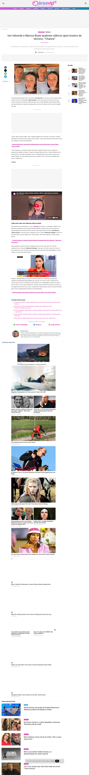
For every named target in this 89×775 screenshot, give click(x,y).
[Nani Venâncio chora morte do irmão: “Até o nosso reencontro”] (11, 739)
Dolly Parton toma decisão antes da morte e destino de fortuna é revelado (83, 93)
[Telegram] (5, 76)
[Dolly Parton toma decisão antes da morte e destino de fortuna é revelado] (74, 94)
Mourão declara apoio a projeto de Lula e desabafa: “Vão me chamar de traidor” (82, 85)
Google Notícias (55, 324)
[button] (78, 3)
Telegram (38, 324)
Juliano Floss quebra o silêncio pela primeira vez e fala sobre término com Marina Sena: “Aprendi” (37, 303)
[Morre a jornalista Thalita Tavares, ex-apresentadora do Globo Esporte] (11, 754)
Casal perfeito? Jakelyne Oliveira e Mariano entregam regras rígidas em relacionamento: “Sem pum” (37, 315)
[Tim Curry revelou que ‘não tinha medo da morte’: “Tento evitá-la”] (11, 769)
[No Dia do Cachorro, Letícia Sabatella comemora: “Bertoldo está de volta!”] (11, 724)
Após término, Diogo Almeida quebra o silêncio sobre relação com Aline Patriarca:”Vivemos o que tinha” (33, 307)
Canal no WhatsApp (21, 324)
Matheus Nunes (41, 52)
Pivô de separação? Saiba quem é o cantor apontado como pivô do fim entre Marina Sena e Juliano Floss (38, 311)
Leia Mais (52, 761)
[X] (5, 70)
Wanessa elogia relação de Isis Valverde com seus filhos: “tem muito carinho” (34, 292)
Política (26, 705)
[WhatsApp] (5, 73)
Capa (2, 29)
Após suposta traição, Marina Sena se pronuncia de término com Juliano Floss (34, 318)
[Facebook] (5, 67)
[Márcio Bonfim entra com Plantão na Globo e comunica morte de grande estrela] (74, 102)
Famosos (6, 29)
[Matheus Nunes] (36, 52)
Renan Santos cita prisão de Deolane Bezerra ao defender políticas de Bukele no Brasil (41, 709)
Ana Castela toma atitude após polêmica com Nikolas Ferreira (82, 78)
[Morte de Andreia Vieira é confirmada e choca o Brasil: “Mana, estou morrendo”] (74, 72)
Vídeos (48, 32)
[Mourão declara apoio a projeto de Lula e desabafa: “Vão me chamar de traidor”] (74, 87)
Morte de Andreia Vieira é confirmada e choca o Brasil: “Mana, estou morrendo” (82, 70)
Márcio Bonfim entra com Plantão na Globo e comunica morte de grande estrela (83, 101)
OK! (57, 761)
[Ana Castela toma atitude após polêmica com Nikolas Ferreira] (74, 79)
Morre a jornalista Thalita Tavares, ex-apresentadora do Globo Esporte (38, 753)
